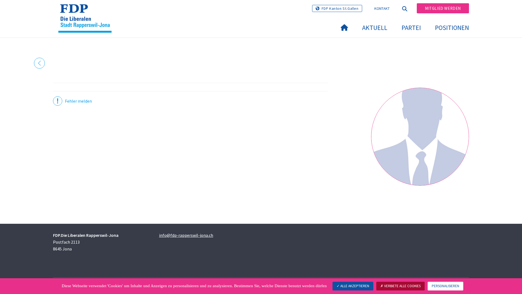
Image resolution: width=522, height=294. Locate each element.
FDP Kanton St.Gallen (340, 8)
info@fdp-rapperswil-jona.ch (186, 235)
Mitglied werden (443, 8)
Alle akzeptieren (354, 286)
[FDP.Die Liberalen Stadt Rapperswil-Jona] (87, 11)
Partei (411, 27)
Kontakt (382, 8)
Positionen (452, 27)
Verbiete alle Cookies (402, 286)
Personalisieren (445, 286)
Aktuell (374, 27)
